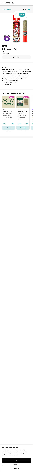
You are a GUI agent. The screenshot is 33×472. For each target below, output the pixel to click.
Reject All (16, 468)
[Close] (31, 446)
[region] (16, 458)
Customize (16, 464)
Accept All (16, 460)
